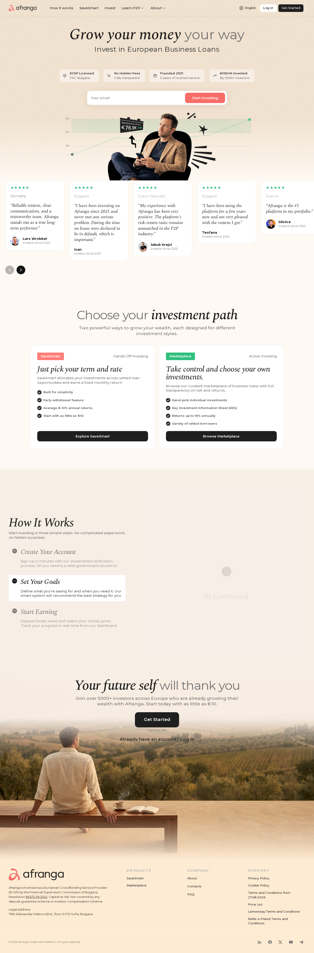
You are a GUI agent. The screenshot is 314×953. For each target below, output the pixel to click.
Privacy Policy (258, 878)
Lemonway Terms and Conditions (274, 911)
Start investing (205, 98)
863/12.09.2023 (36, 897)
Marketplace (136, 885)
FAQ (190, 894)
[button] (247, 8)
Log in (268, 8)
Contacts (194, 886)
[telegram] (301, 942)
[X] (280, 942)
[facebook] (270, 942)
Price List (255, 904)
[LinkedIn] (259, 942)
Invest (110, 8)
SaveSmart (135, 878)
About (192, 878)
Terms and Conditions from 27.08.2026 (269, 895)
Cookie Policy (258, 885)
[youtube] (291, 942)
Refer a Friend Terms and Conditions (268, 921)
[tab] (67, 558)
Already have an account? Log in (157, 739)
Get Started (157, 719)
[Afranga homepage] (23, 8)
